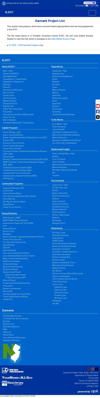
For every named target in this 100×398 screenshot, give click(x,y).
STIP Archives (8, 178)
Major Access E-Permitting (13, 267)
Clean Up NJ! (8, 191)
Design (54, 79)
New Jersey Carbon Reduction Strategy (66, 140)
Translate (88, 3)
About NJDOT (8, 66)
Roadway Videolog (58, 268)
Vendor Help (7, 299)
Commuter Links (60, 290)
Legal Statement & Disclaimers (14, 338)
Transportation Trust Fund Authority (17, 173)
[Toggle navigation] (92, 12)
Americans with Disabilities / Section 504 (18, 223)
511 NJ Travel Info (59, 188)
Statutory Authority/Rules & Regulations (18, 114)
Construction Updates (60, 204)
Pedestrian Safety (59, 212)
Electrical (56, 84)
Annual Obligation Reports (13, 135)
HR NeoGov (56, 301)
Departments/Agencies (11, 327)
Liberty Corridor (58, 129)
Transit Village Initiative (12, 207)
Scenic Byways (8, 204)
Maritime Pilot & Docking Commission (66, 135)
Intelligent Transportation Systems (16, 253)
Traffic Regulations (59, 282)
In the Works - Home (59, 124)
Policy (54, 101)
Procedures (56, 103)
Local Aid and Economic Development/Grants (19, 196)
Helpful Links (57, 284)
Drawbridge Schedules (60, 207)
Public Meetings (9, 199)
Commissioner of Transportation (14, 79)
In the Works (57, 119)
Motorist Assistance (59, 209)
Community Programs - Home (13, 188)
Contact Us (7, 332)
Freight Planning (59, 127)
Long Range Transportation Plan (64, 132)
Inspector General (10, 98)
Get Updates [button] (80, 6)
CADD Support (57, 241)
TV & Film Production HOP (15, 278)
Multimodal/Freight (60, 149)
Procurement (8, 286)
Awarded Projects (9, 228)
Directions (7, 84)
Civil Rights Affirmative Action (14, 242)
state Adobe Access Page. (63, 39)
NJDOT (9, 12)
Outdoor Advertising (10, 264)
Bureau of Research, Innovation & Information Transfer (23, 237)
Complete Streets (58, 201)
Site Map (55, 303)
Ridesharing (56, 220)
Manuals (55, 93)
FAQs (5, 329)
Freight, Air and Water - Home (63, 154)
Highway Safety (9, 95)
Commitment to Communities (13, 82)
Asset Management (10, 76)
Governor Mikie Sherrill (12, 316)
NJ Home (6, 321)
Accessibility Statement (11, 340)
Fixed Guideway (8, 157)
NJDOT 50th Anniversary (13, 109)
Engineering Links (61, 293)
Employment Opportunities (12, 90)
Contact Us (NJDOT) (11, 74)
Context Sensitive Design (12, 193)
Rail (53, 173)
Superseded (56, 112)
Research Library (58, 260)
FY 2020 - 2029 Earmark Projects (24, 45)
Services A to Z (8, 324)
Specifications (57, 109)
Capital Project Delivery (12, 148)
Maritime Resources (59, 137)
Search (93, 6)
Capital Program (10, 128)
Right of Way (8, 291)
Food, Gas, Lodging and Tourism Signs (16, 294)
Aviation (55, 156)
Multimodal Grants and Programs (64, 170)
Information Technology (61, 249)
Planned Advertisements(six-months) (16, 283)
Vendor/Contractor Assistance (63, 114)
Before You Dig (8, 231)
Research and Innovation (12, 288)
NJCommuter (57, 180)
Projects (55, 106)
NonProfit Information (11, 261)
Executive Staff (8, 93)
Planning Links (60, 295)
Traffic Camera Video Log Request (15, 297)
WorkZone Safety (59, 223)
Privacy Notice (8, 335)
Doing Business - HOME (11, 218)
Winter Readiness (9, 120)
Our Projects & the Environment (64, 143)
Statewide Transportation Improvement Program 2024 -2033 (25, 159)
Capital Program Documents (13, 146)
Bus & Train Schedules (60, 196)
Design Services (9, 245)
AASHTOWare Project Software (15, 220)
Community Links (60, 287)
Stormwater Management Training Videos (18, 123)
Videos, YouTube (9, 117)
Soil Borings (57, 271)
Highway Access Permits (12, 272)
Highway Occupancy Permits (15, 275)
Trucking (55, 175)
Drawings (55, 82)
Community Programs (12, 183)
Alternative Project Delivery (13, 143)
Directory (6, 87)
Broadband (7, 234)
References (57, 228)
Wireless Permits (9, 280)
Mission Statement (9, 101)
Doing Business (9, 213)
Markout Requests (59, 90)
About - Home (8, 71)
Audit (5, 226)
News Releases (8, 106)
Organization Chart (10, 103)
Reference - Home (58, 233)
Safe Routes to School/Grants (14, 202)
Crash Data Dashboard (60, 235)
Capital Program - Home (12, 132)
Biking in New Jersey (60, 193)
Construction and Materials (62, 76)
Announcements (58, 74)
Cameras (55, 199)
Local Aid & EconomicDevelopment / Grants (19, 256)
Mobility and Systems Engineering (15, 258)
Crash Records (57, 238)
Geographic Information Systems (64, 246)
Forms (54, 87)
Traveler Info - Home (60, 185)
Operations (56, 95)
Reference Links (60, 298)
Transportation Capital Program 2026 (17, 170)
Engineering (57, 66)
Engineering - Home (59, 71)
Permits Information (10, 269)
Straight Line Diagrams (61, 276)
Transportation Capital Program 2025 (17, 168)
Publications (7, 112)
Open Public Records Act (61, 254)
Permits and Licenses (59, 98)
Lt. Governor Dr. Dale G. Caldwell (16, 318)
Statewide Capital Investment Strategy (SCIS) (20, 176)
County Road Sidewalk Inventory (64, 243)
